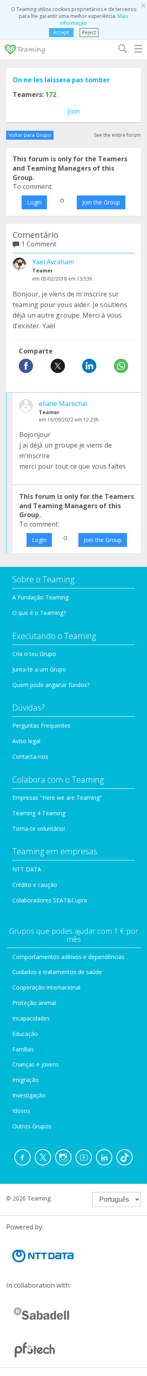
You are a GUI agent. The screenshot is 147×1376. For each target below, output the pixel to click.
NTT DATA (26, 869)
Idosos (21, 1111)
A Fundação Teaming (40, 597)
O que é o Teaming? (39, 613)
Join (74, 111)
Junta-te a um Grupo (39, 669)
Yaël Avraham (53, 261)
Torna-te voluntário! (38, 828)
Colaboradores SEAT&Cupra (49, 900)
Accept (61, 32)
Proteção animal (34, 1003)
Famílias (23, 1049)
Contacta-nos (30, 756)
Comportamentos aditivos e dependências (68, 957)
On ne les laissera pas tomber (61, 79)
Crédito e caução (34, 885)
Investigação (29, 1095)
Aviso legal (26, 741)
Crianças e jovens (35, 1064)
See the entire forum (117, 135)
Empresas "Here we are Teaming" (57, 797)
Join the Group (101, 202)
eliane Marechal (63, 403)
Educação (25, 1034)
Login (34, 202)
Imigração (25, 1080)
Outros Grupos (31, 1126)
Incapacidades (31, 1018)
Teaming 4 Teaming (38, 813)
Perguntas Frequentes (41, 725)
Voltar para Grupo (30, 135)
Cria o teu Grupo (34, 654)
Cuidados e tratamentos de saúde (57, 972)
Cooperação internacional (46, 987)
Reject (89, 32)
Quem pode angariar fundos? (50, 685)
